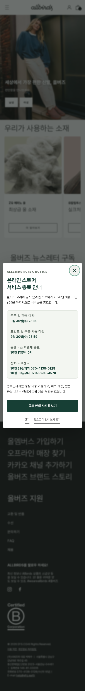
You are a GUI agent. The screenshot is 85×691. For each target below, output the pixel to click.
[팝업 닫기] (74, 270)
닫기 (27, 419)
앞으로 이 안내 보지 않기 (47, 419)
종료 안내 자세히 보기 (43, 405)
